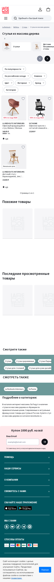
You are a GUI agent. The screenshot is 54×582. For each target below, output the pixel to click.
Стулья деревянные (25, 361)
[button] (48, 9)
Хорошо (45, 570)
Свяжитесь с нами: (15, 491)
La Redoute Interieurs (14, 389)
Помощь (9, 457)
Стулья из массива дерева (39, 27)
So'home (32, 389)
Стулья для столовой (14, 368)
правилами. (16, 578)
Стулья (8, 361)
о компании (11, 480)
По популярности (13, 69)
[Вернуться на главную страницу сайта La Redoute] (5, 10)
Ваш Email (11, 436)
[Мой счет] (40, 9)
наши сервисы (12, 468)
